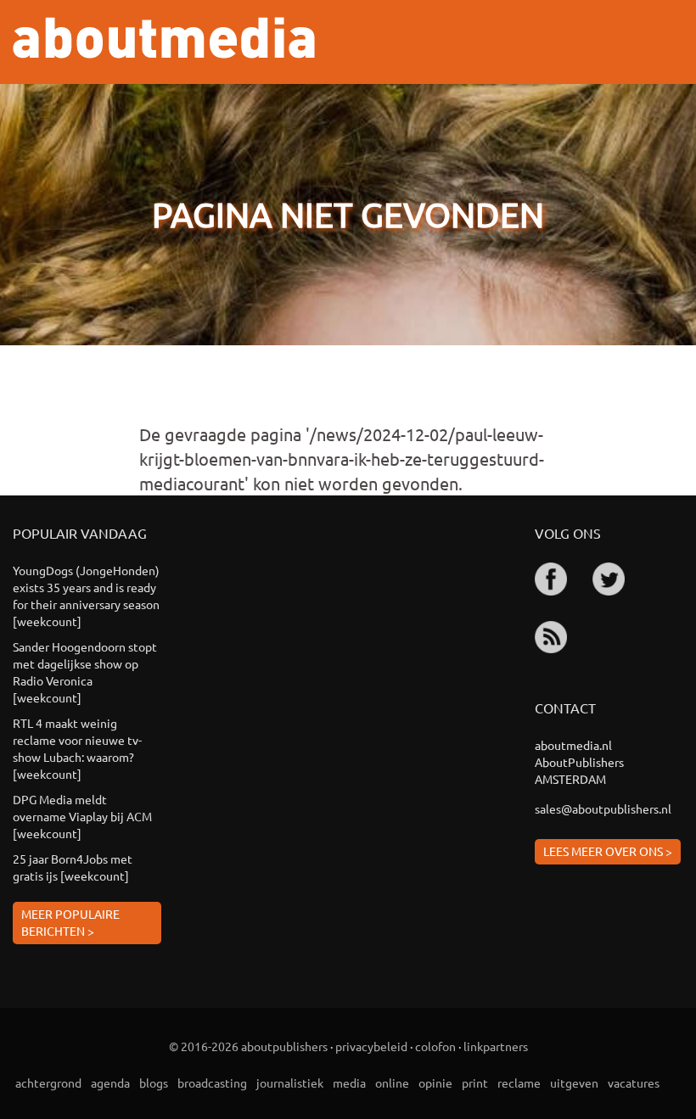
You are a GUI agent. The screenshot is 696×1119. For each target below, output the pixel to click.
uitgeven (574, 1082)
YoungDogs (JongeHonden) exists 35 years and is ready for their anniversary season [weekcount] (86, 595)
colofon (435, 1046)
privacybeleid (371, 1046)
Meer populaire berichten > (70, 922)
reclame (519, 1082)
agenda (110, 1082)
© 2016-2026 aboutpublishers (248, 1046)
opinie (435, 1082)
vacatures (634, 1082)
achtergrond (48, 1082)
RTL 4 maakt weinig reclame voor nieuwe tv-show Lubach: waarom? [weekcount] (77, 748)
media (349, 1082)
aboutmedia (164, 38)
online (392, 1082)
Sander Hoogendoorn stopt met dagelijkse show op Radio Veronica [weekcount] (85, 672)
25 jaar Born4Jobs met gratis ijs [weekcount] (72, 867)
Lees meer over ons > (607, 851)
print (475, 1082)
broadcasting (212, 1082)
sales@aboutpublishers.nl (603, 808)
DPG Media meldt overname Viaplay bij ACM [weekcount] (82, 816)
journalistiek (289, 1082)
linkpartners (495, 1046)
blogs (153, 1082)
